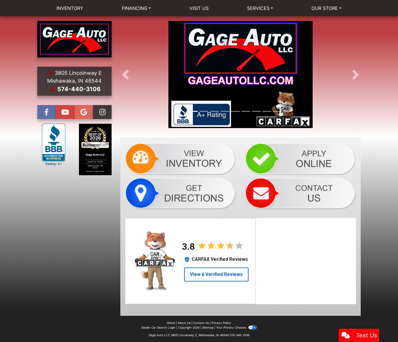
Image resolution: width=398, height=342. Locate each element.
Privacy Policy (221, 323)
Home (171, 323)
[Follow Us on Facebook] (46, 112)
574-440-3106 (79, 89)
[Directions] (180, 193)
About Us (184, 323)
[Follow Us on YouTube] (65, 112)
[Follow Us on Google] (84, 112)
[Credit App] (300, 159)
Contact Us (201, 323)
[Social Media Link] (102, 112)
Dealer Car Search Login (158, 327)
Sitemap (208, 327)
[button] (125, 74)
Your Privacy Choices (231, 327)
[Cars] (180, 159)
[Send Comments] (300, 193)
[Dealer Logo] (74, 39)
